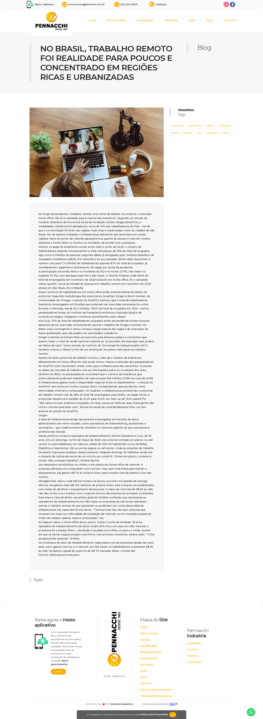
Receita (175, 133)
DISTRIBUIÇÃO (145, 20)
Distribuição (224, 126)
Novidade (188, 133)
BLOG (209, 20)
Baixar (58, 671)
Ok (172, 715)
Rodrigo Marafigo (122, 704)
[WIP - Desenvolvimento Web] (173, 704)
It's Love (192, 649)
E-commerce (177, 126)
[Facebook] (232, 4)
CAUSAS (145, 639)
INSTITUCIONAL (116, 20)
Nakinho (192, 656)
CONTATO (230, 20)
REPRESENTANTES (151, 652)
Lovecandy (194, 662)
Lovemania (194, 643)
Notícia (226, 133)
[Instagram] (226, 4)
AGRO (192, 20)
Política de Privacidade (154, 714)
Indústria (209, 126)
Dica (199, 133)
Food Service (194, 126)
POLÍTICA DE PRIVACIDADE (156, 689)
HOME (92, 20)
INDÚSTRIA (171, 20)
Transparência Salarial (156, 696)
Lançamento (212, 133)
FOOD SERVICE (148, 658)
